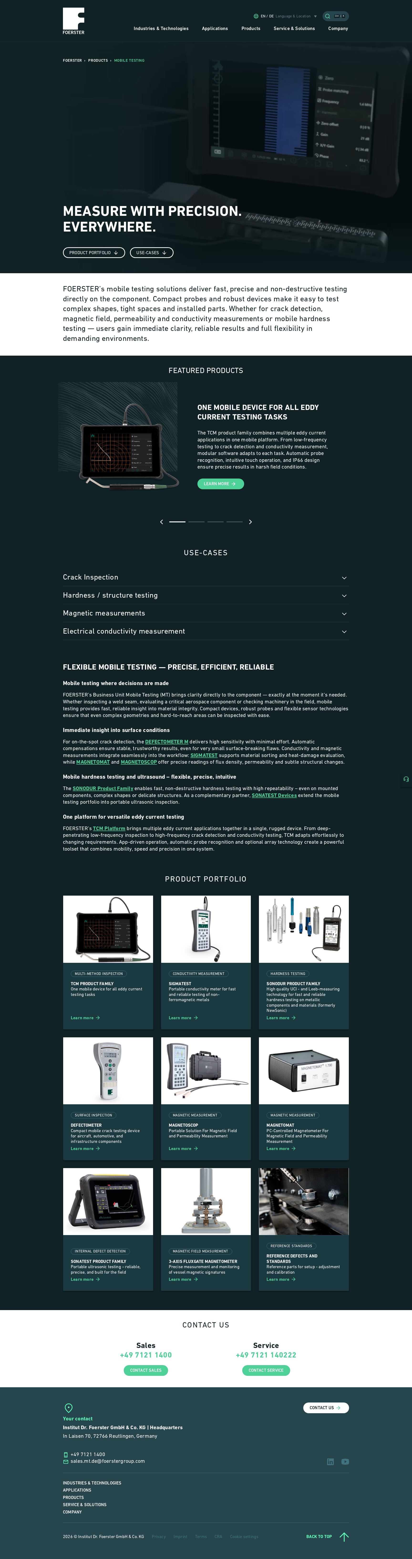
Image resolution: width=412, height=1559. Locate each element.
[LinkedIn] (330, 1461)
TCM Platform (109, 829)
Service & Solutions (85, 1505)
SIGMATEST (204, 755)
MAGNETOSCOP (139, 762)
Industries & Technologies (92, 1483)
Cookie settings (244, 1537)
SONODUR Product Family (103, 789)
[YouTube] (345, 1462)
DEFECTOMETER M (166, 742)
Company (72, 1512)
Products (73, 1497)
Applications (77, 1490)
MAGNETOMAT (93, 762)
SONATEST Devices (274, 795)
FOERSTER (72, 60)
